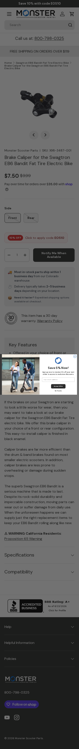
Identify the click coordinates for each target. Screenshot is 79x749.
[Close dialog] (75, 356)
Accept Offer (58, 386)
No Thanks (58, 391)
